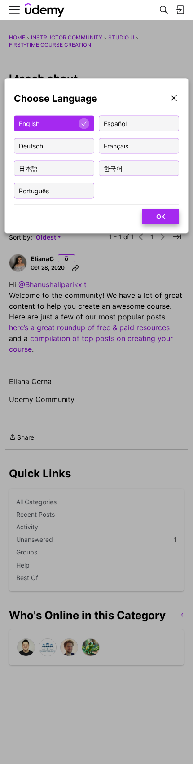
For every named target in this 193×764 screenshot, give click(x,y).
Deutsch (31, 145)
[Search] (164, 10)
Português (34, 190)
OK (160, 216)
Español (115, 123)
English (29, 123)
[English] (45, 10)
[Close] (173, 99)
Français (116, 145)
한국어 (113, 168)
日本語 (28, 168)
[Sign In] (180, 10)
